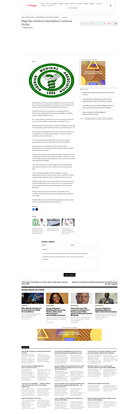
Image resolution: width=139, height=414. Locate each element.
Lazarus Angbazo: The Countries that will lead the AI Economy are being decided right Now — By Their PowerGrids (69, 385)
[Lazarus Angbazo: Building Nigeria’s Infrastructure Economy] (106, 298)
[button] (110, 6)
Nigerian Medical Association (96, 118)
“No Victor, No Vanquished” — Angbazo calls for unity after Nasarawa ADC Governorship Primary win (36, 385)
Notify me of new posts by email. (75, 256)
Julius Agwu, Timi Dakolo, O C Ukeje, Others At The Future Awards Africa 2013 (44, 283)
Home (23, 17)
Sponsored (24, 305)
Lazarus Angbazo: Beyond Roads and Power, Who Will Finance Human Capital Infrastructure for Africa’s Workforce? (69, 367)
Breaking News (30, 17)
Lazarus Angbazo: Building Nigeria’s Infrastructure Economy (94, 113)
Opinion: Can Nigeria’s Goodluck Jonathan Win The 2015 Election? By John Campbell (94, 283)
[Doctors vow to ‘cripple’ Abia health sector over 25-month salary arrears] (68, 222)
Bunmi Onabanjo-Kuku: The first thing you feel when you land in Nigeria (101, 399)
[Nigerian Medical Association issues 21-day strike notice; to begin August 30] (38, 222)
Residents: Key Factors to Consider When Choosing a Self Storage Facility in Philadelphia (101, 366)
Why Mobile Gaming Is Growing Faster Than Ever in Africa (31, 310)
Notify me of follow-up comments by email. (54, 256)
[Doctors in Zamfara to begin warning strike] (53, 222)
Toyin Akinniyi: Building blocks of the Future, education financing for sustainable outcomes (97, 100)
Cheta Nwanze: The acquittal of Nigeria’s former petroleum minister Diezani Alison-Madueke (98, 107)
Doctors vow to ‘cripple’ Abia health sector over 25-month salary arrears (68, 231)
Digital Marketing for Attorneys (31, 398)
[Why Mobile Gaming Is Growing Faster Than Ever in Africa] (33, 298)
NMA (110, 118)
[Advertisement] (69, 42)
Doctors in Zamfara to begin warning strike (53, 229)
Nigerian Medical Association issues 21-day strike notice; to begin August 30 (38, 231)
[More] (115, 23)
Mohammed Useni (27, 27)
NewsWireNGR (25, 318)
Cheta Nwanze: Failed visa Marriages (98, 383)
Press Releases (50, 305)
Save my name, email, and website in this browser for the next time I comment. (66, 253)
